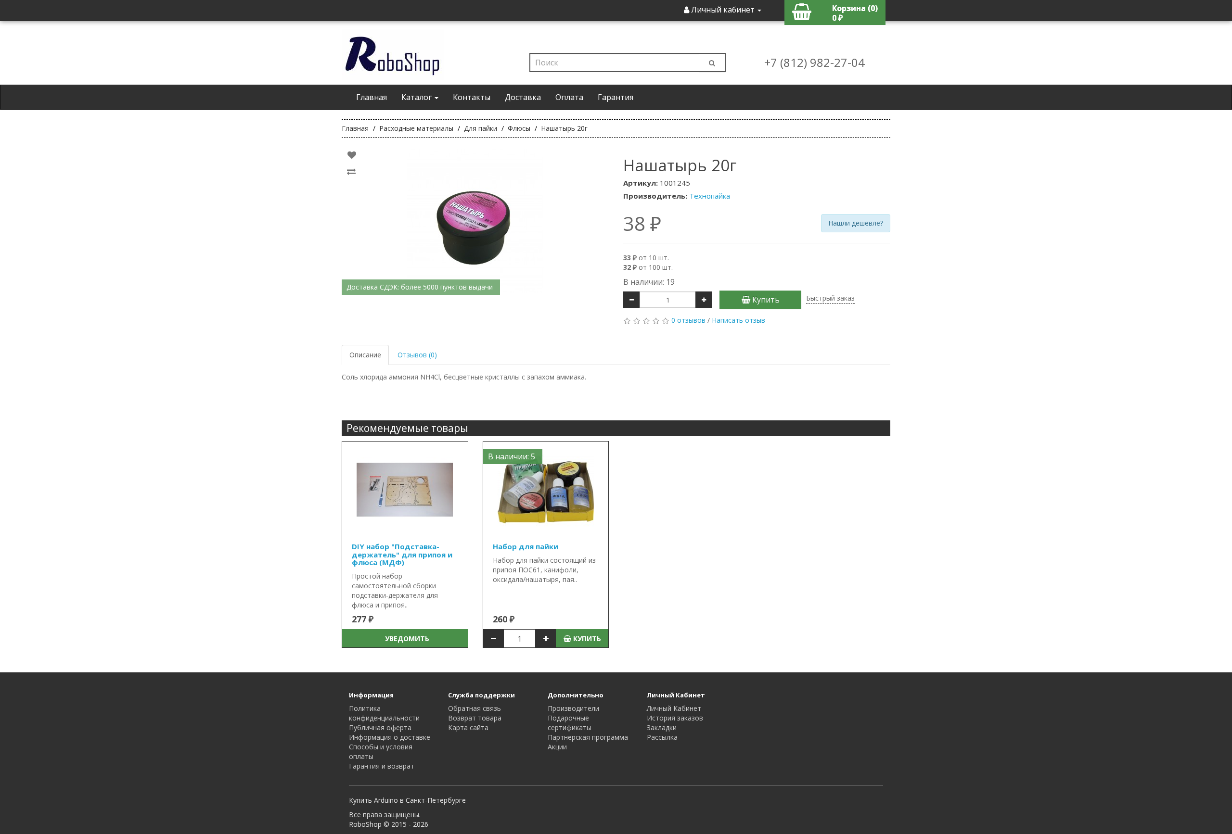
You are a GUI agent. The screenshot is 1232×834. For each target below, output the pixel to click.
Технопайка (709, 196)
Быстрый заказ (830, 298)
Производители (573, 708)
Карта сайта (468, 727)
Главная (371, 97)
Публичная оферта (380, 727)
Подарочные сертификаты (569, 722)
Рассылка (662, 737)
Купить (765, 299)
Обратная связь (474, 708)
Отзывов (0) (417, 354)
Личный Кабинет (674, 708)
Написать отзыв (738, 320)
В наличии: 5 (511, 456)
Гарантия (615, 97)
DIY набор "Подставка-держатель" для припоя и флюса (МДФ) (402, 554)
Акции (557, 746)
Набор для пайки (525, 546)
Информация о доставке (389, 737)
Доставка (523, 97)
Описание (365, 354)
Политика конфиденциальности (384, 713)
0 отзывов (688, 320)
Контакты (471, 97)
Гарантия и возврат (381, 766)
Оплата (569, 97)
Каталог (417, 97)
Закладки (662, 727)
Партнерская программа (588, 737)
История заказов (675, 717)
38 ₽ (642, 223)
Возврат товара (474, 717)
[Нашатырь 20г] (475, 221)
